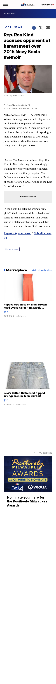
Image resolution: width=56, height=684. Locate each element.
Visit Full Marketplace (42, 270)
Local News (13, 27)
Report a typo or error (17, 233)
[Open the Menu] (5, 5)
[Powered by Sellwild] (47, 453)
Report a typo (11, 249)
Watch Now (47, 5)
